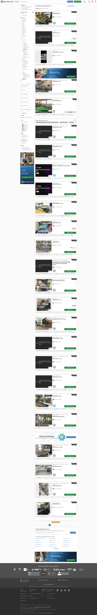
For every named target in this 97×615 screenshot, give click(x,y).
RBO (23, 22)
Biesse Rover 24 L (52, 538)
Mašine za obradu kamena (27, 9)
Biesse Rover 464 (66, 542)
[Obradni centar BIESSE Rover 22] (43, 246)
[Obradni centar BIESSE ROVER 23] (43, 508)
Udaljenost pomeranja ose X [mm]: (26, 109)
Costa (23, 28)
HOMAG (24, 20)
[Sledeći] (51, 18)
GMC (23, 33)
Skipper (24, 59)
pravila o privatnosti (44, 612)
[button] (95, 2)
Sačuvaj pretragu (56, 522)
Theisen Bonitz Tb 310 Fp (33, 586)
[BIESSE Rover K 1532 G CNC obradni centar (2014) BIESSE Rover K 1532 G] (43, 451)
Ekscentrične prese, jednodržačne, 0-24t (46, 586)
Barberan (24, 32)
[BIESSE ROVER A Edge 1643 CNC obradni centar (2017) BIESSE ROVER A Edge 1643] (43, 420)
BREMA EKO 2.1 (26, 75)
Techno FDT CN (26, 57)
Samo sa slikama (25, 147)
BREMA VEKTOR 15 (27, 76)
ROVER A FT (25, 45)
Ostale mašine (25, 8)
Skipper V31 (25, 63)
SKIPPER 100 (25, 61)
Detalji (70, 112)
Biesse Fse (37, 540)
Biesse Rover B (66, 544)
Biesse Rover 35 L (66, 540)
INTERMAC (24, 36)
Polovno (24, 137)
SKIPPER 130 (25, 62)
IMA (23, 24)
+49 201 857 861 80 (63, 580)
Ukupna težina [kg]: (24, 105)
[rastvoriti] (55, 29)
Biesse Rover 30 (52, 544)
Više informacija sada (71, 437)
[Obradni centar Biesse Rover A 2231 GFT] (43, 57)
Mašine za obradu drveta (27, 6)
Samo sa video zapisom (26, 148)
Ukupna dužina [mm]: (24, 94)
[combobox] (27, 122)
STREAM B (25, 52)
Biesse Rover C (66, 546)
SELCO (23, 67)
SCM (23, 25)
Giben (23, 34)
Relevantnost (71, 5)
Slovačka (25, 128)
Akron (23, 58)
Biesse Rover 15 (38, 544)
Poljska (25, 129)
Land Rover (24, 19)
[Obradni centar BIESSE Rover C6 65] (43, 227)
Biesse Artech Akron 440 (40, 538)
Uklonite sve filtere (44, 8)
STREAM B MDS (26, 54)
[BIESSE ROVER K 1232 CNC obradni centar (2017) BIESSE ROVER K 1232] (43, 470)
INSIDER (24, 78)
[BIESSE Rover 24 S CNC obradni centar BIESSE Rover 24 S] (43, 86)
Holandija (25, 126)
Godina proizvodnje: (24, 86)
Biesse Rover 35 (66, 538)
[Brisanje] (66, 2)
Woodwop (72, 122)
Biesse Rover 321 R (63, 122)
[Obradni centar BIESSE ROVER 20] (43, 18)
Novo (23, 134)
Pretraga (70, 1)
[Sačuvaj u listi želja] (75, 14)
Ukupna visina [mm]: (24, 101)
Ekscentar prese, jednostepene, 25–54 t (61, 586)
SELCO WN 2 (25, 69)
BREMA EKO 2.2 (26, 74)
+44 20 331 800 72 (25, 580)
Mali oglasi (24, 141)
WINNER (24, 65)
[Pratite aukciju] (75, 101)
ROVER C (25, 43)
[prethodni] (36, 18)
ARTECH (24, 26)
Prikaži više (56, 548)
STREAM (24, 50)
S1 (24, 71)
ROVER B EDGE (26, 47)
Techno (24, 55)
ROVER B (25, 44)
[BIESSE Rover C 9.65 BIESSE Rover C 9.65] (43, 401)
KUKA (23, 21)
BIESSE (24, 17)
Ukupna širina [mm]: (24, 97)
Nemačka (25, 125)
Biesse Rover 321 (52, 546)
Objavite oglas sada (71, 76)
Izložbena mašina (25, 135)
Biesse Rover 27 (52, 542)
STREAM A (25, 53)
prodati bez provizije (27, 177)
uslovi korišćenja (49, 612)
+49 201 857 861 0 (44, 580)
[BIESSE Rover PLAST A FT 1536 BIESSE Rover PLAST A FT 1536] (43, 324)
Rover (23, 41)
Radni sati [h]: (23, 90)
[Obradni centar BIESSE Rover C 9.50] (43, 304)
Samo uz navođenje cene (26, 84)
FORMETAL (24, 29)
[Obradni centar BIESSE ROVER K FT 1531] (43, 208)
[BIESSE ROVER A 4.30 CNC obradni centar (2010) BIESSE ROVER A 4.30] (43, 489)
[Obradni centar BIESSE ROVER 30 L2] (43, 105)
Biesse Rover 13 (38, 542)
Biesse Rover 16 (38, 546)
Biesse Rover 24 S (52, 540)
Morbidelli (24, 30)
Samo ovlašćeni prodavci (27, 149)
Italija (25, 124)
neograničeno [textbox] (25, 122)
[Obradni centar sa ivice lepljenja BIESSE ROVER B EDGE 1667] (43, 285)
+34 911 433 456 (25, 581)
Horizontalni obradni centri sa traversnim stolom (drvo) (47, 122)
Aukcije (24, 142)
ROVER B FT (25, 48)
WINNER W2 (25, 66)
